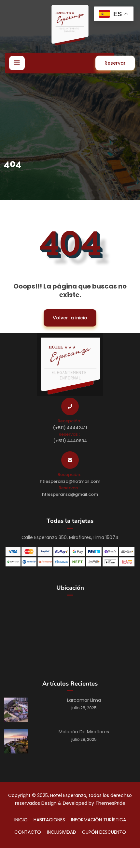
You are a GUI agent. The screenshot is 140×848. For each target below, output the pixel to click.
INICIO (21, 819)
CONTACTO (27, 832)
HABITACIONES (49, 819)
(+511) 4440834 (70, 441)
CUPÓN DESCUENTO (104, 832)
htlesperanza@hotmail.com (70, 481)
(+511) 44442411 (70, 428)
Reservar (115, 63)
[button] (17, 63)
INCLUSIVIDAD (61, 832)
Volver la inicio (65, 315)
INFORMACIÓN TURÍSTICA (98, 819)
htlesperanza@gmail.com (70, 494)
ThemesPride (109, 803)
